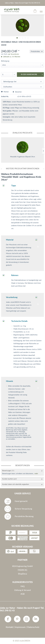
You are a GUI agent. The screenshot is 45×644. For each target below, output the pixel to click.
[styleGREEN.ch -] (10, 10)
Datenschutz (33, 627)
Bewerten (18, 92)
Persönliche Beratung (24, 516)
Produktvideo (35, 51)
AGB (23, 594)
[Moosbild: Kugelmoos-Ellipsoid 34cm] (22, 147)
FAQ (22, 586)
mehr (36, 473)
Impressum (20, 627)
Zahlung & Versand (22, 590)
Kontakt (9, 627)
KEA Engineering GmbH (22, 566)
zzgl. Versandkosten (13, 54)
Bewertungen (6, 471)
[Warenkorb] (35, 10)
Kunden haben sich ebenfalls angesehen (15, 484)
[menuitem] (35, 10)
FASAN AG (22, 570)
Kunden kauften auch (9, 479)
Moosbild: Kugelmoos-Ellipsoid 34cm (22, 157)
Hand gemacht (21, 501)
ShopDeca (22, 574)
